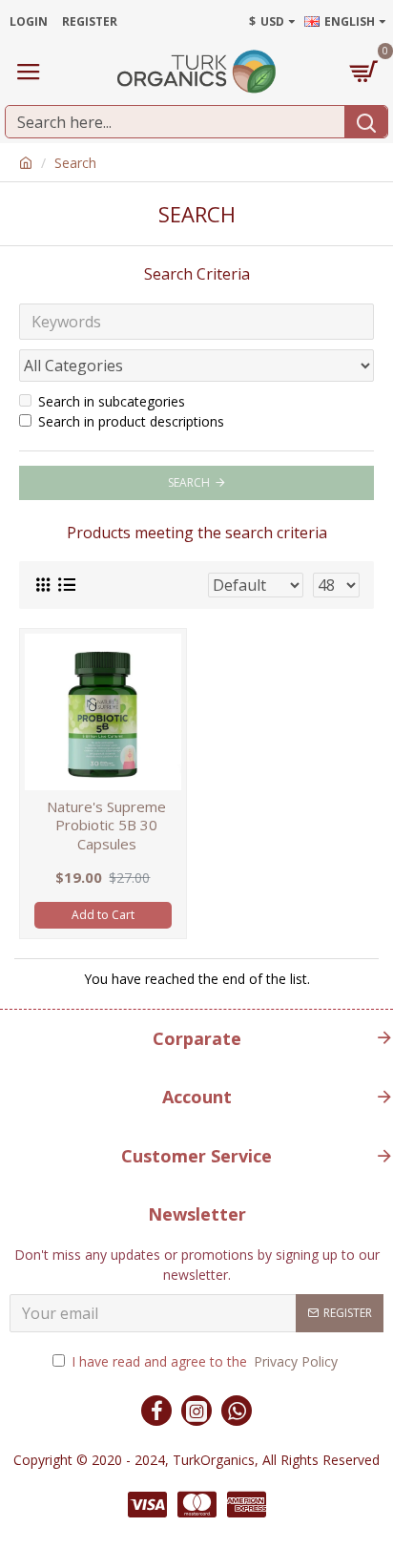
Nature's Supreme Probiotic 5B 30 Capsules (106, 825)
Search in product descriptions (131, 421)
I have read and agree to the (205, 1361)
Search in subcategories (111, 401)
